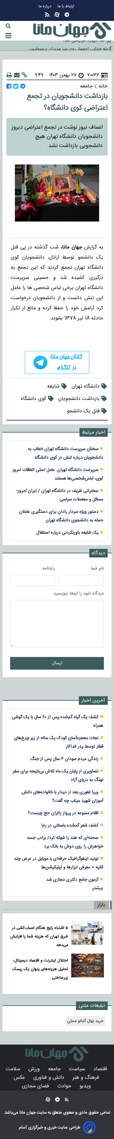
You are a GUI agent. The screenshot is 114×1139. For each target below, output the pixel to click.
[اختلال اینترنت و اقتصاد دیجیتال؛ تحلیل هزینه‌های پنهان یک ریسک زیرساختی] (87, 968)
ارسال (57, 663)
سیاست (78, 1069)
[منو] (8, 35)
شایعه (53, 386)
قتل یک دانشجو (83, 411)
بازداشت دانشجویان (78, 399)
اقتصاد (101, 1069)
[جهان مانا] (72, 30)
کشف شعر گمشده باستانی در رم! (69, 825)
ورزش (34, 1069)
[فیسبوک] (8, 86)
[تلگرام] (67, 14)
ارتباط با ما (66, 6)
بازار (101, 905)
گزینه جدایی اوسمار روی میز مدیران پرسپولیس (70, 46)
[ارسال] (17, 75)
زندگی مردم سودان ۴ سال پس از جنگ (64, 759)
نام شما (97, 568)
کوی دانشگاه (33, 399)
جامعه (55, 1069)
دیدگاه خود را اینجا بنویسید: (78, 593)
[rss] (47, 14)
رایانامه (48, 568)
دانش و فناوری (49, 1077)
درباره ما (46, 6)
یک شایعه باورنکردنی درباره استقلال (67, 532)
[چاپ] (9, 75)
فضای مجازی (36, 1086)
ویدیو (85, 1086)
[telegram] (57, 362)
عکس (20, 1077)
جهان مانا (27, 1112)
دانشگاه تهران (85, 386)
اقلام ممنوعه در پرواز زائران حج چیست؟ (63, 813)
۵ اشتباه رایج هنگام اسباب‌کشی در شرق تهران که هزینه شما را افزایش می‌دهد (39, 937)
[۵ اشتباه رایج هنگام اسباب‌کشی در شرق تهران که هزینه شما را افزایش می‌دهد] (87, 935)
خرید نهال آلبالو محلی (85, 1021)
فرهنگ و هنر (87, 1077)
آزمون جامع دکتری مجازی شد (72, 879)
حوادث (65, 1086)
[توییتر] (15, 86)
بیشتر (97, 888)
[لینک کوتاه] (24, 75)
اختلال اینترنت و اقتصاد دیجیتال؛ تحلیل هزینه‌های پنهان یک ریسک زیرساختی (40, 969)
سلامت (14, 1069)
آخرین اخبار (93, 700)
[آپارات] (57, 14)
